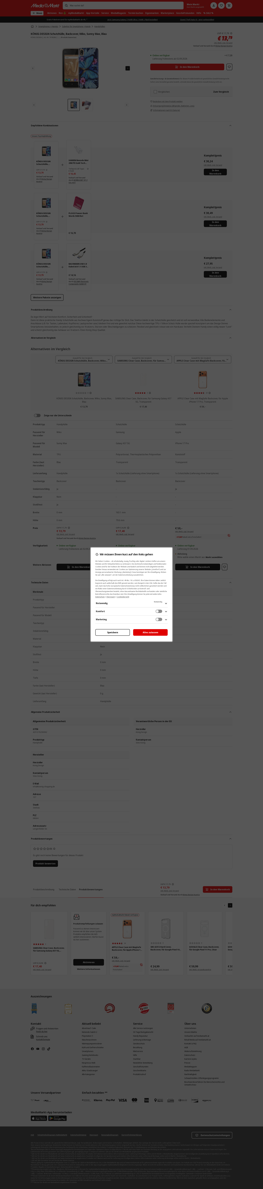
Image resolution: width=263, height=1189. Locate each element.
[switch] (159, 611)
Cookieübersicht (123, 597)
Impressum (110, 597)
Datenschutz (100, 597)
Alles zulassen (150, 632)
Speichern (112, 632)
